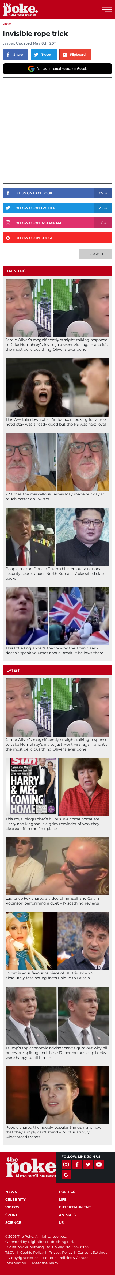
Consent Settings (92, 1252)
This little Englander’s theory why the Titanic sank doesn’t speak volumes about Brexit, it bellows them (54, 650)
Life (63, 1199)
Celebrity (15, 1199)
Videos (7, 24)
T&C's (9, 1252)
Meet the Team (45, 1263)
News (11, 1191)
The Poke (33, 9)
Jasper (8, 43)
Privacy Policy (60, 1252)
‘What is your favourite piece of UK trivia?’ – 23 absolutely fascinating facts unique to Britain (49, 975)
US (61, 1222)
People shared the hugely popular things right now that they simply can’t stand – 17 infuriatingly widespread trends (53, 1132)
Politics (67, 1191)
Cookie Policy (32, 1252)
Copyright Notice (24, 1258)
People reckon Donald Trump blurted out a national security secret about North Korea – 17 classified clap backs (55, 573)
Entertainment (75, 1207)
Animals (67, 1215)
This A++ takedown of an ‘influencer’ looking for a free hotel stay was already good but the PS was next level (56, 422)
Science (13, 1222)
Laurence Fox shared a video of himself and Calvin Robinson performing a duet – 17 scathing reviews (52, 901)
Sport (11, 1215)
